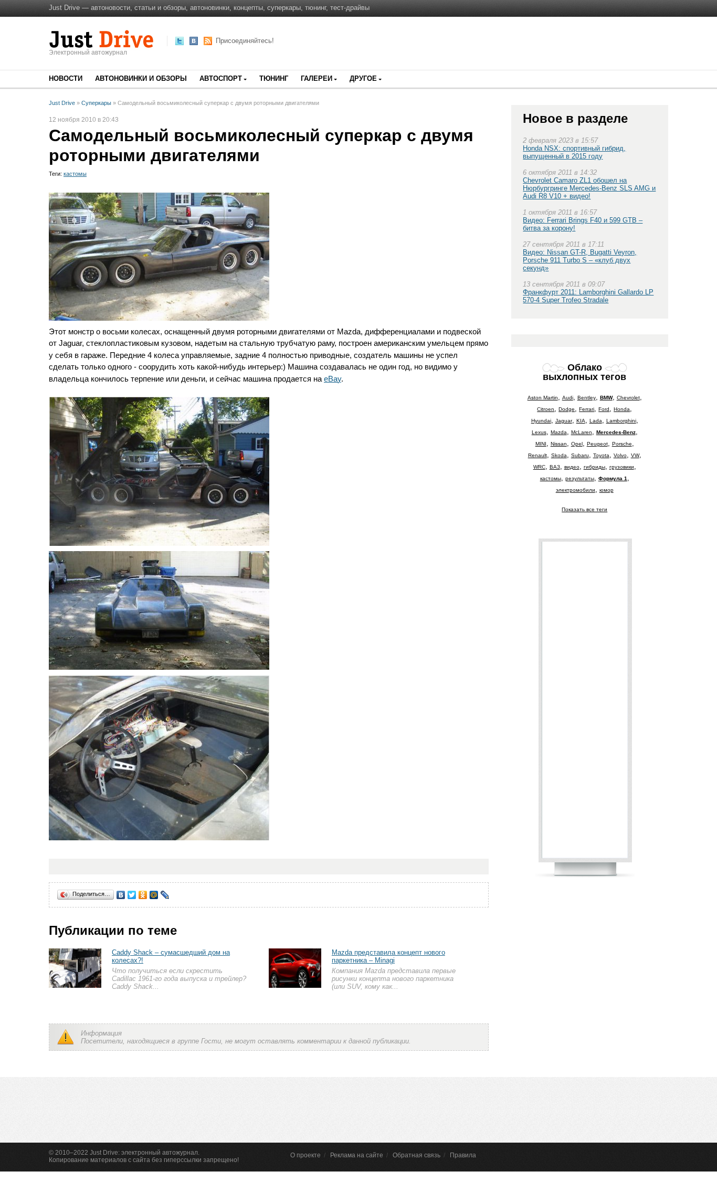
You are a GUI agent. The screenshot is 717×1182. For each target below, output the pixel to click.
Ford (603, 409)
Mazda (559, 432)
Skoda (559, 455)
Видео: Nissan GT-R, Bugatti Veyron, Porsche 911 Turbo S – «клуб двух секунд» (580, 260)
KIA (580, 421)
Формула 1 (612, 478)
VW (635, 455)
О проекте (305, 1155)
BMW (606, 397)
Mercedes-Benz (616, 432)
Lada (595, 421)
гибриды (594, 467)
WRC (539, 467)
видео (571, 467)
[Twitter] (132, 895)
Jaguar (563, 421)
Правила (463, 1155)
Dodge (566, 409)
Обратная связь (416, 1155)
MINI (540, 444)
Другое (363, 78)
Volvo (620, 455)
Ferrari (586, 409)
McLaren (581, 432)
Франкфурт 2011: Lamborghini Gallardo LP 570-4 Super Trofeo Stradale (588, 296)
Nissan (559, 444)
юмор (606, 490)
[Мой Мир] (154, 895)
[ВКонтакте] (120, 895)
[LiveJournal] (165, 895)
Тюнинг (273, 78)
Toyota (601, 455)
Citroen (545, 409)
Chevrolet (628, 397)
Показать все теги (584, 509)
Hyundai (541, 421)
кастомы (75, 174)
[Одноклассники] (143, 895)
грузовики (621, 467)
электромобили (575, 490)
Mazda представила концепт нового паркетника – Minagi (388, 956)
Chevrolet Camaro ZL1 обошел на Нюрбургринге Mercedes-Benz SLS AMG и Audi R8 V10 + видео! (589, 188)
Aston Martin (543, 397)
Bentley (586, 397)
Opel (577, 444)
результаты (579, 478)
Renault (537, 455)
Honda (622, 409)
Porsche (622, 444)
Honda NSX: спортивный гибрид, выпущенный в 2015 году (574, 152)
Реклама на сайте (356, 1155)
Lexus (539, 432)
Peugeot (597, 444)
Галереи (316, 78)
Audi (567, 397)
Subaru (580, 455)
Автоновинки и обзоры (141, 78)
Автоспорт (220, 78)
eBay (332, 378)
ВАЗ (555, 467)
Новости (65, 78)
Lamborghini (621, 421)
